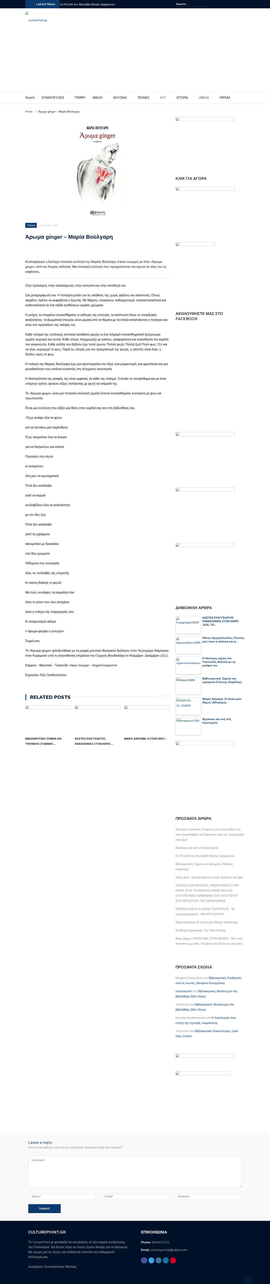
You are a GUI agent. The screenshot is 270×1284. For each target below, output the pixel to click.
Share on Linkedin (50, 251)
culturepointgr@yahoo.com (169, 1250)
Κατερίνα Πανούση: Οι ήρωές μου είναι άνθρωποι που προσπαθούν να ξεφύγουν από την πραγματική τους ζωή (210, 834)
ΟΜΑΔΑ (224, 97)
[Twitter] (228, 4)
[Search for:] (188, 4)
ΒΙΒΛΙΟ (98, 98)
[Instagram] (232, 4)
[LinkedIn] (237, 4)
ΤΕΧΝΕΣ (143, 98)
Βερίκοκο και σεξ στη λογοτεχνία (197, 848)
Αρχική (29, 97)
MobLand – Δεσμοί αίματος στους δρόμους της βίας (209, 877)
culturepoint (184, 991)
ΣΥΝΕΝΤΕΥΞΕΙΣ (53, 98)
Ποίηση (31, 225)
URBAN (204, 98)
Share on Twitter (40, 251)
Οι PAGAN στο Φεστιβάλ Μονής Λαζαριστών (87, 4)
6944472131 (160, 1242)
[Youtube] (242, 4)
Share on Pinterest (60, 251)
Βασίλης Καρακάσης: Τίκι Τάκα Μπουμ (145, 741)
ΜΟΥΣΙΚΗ (120, 98)
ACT (163, 98)
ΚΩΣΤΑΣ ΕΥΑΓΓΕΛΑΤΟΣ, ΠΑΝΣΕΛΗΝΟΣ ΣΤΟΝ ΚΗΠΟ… (44, 741)
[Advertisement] (135, 62)
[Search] (207, 4)
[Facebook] (223, 4)
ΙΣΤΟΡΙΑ (182, 98)
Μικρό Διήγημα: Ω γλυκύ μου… (96, 738)
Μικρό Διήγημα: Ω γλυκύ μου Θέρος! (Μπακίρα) (207, 922)
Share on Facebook (29, 251)
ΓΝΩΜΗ (80, 97)
